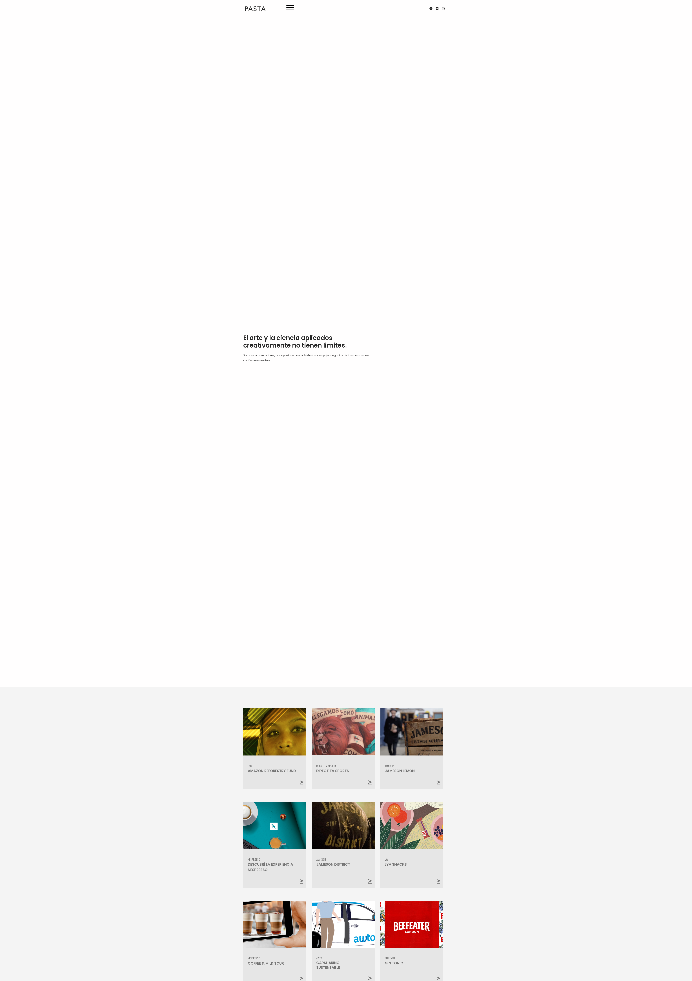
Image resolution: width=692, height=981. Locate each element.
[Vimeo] (437, 9)
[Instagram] (443, 9)
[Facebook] (431, 9)
